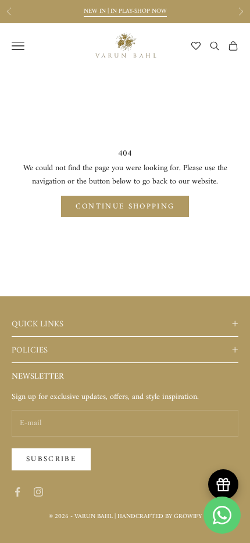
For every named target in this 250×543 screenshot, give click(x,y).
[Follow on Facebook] (17, 492)
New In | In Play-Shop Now (125, 11)
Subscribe (51, 459)
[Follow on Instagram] (38, 492)
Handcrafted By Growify (159, 516)
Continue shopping (125, 206)
